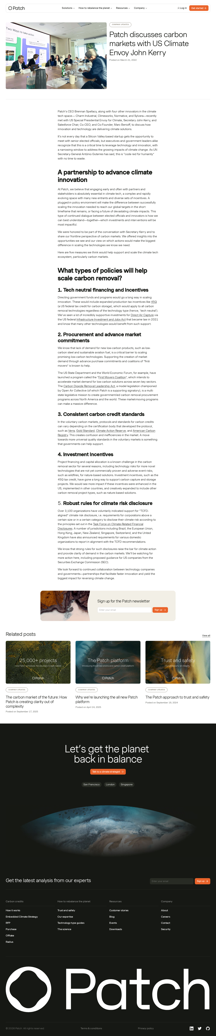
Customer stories (119, 910)
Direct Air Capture (142, 315)
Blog (112, 916)
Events (113, 922)
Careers (165, 916)
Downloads (115, 929)
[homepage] (32, 8)
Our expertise (65, 916)
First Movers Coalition (112, 377)
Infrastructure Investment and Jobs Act (101, 319)
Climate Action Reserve (111, 430)
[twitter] (199, 1028)
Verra (71, 430)
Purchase (11, 929)
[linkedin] (191, 1028)
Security (165, 929)
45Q (154, 302)
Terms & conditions (91, 1028)
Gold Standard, (85, 430)
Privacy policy (146, 1028)
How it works (13, 910)
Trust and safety (66, 910)
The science (64, 929)
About (164, 910)
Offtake (10, 935)
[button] (68, 8)
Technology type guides (70, 922)
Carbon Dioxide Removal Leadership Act (89, 386)
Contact (165, 922)
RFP (8, 922)
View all (206, 635)
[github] (208, 1028)
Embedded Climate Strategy (22, 916)
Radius (9, 941)
